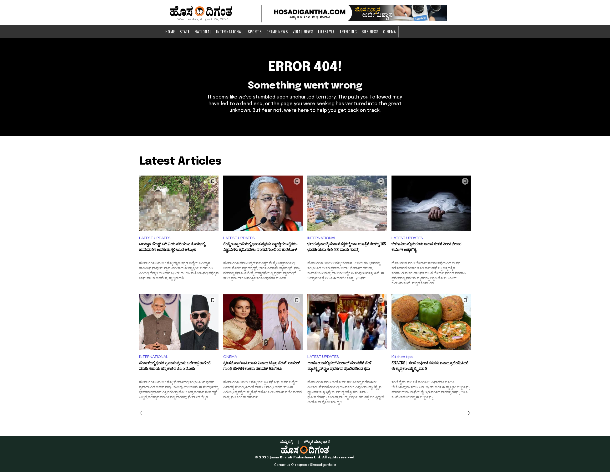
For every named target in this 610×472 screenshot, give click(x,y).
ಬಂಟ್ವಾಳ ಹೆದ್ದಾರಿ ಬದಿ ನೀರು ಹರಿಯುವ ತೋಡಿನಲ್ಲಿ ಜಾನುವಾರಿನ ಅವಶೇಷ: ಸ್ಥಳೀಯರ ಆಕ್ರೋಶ (172, 247)
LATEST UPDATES (155, 237)
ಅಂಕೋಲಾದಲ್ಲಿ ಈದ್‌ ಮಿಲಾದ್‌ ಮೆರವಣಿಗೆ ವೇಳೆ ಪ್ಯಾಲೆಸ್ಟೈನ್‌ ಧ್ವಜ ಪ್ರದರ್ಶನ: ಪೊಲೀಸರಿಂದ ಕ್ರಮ (339, 366)
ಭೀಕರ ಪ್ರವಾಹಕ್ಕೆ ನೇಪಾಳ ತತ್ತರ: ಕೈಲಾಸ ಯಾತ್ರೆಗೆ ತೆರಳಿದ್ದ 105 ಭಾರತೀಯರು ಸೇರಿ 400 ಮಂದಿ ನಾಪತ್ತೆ (346, 247)
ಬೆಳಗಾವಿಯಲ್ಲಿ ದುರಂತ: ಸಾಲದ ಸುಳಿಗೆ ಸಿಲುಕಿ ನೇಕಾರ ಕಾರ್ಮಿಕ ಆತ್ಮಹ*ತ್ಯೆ (426, 247)
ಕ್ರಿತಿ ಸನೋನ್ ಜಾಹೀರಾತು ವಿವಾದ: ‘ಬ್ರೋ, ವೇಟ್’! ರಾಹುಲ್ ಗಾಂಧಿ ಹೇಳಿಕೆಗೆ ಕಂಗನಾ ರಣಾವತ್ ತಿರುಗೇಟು (261, 366)
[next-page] (467, 413)
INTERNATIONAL (321, 237)
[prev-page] (143, 413)
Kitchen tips (402, 356)
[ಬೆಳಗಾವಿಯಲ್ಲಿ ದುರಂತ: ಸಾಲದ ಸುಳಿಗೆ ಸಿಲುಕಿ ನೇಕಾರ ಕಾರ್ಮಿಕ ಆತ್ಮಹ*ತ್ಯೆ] (431, 203)
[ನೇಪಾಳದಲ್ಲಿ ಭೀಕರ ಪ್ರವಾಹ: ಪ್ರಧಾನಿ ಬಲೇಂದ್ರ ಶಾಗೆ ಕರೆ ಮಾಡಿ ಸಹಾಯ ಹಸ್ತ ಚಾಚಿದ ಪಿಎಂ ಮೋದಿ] (179, 322)
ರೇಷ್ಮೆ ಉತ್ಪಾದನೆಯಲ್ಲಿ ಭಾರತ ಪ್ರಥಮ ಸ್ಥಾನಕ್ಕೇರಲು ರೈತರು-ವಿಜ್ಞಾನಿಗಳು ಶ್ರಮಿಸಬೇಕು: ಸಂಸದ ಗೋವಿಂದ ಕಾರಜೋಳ (260, 247)
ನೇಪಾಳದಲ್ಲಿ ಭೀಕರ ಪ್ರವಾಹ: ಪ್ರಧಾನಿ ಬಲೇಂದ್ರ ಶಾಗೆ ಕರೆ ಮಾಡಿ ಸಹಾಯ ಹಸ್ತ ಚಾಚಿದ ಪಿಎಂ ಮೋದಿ (174, 366)
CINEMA (230, 356)
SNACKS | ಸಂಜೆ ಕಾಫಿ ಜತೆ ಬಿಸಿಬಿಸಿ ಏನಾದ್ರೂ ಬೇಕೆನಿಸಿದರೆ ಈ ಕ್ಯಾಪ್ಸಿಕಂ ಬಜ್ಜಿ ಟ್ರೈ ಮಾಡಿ (429, 366)
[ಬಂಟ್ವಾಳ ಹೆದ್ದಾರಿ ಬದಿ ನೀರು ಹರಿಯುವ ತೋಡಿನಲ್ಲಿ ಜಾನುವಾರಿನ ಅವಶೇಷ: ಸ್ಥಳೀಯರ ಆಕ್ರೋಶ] (179, 203)
